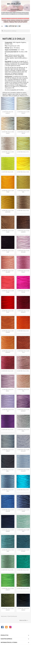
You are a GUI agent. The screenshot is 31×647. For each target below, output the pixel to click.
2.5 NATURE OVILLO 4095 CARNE (8, 152)
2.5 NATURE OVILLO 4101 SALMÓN (8, 271)
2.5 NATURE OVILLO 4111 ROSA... (7, 390)
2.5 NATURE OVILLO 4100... (23, 588)
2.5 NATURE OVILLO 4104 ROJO (8, 311)
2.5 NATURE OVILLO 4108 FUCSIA (23, 291)
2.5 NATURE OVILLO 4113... (23, 152)
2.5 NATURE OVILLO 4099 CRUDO (23, 112)
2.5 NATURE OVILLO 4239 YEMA (8, 191)
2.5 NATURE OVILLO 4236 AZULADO (23, 450)
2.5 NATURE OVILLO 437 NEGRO (23, 609)
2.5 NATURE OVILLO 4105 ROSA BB (23, 251)
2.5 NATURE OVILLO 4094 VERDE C (8, 589)
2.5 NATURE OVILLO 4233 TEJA (23, 351)
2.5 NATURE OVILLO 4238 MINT (23, 530)
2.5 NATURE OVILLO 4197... (8, 429)
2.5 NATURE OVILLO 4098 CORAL (8, 291)
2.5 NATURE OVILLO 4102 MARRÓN (23, 231)
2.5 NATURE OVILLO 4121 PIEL (23, 390)
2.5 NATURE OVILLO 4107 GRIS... (23, 430)
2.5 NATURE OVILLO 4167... (8, 371)
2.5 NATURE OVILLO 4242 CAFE (8, 251)
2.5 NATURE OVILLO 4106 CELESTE (23, 470)
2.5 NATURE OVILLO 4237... (23, 570)
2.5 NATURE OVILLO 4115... (23, 489)
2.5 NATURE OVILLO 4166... (23, 371)
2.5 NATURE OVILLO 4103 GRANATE (23, 311)
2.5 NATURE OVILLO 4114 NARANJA (8, 351)
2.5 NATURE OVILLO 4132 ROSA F (23, 271)
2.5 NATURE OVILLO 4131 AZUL (8, 490)
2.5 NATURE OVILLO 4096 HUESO (8, 132)
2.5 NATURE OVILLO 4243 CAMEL (8, 231)
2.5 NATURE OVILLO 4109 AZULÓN (8, 510)
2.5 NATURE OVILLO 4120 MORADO (23, 410)
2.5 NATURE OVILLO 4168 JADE (8, 550)
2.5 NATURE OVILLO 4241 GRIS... (8, 470)
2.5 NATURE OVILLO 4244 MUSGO (8, 609)
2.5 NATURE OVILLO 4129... (7, 570)
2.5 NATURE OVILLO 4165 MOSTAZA (8, 211)
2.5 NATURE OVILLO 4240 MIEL (23, 191)
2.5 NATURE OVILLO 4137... (8, 172)
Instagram (10, 627)
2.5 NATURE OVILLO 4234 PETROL (23, 550)
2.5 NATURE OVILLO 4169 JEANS (23, 510)
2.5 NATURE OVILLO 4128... (23, 172)
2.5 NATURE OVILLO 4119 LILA (8, 410)
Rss (6, 627)
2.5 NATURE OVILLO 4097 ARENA (23, 132)
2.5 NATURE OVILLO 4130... (23, 210)
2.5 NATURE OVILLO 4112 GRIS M (8, 450)
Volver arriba (23, 620)
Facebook (2, 627)
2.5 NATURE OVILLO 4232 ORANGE (8, 331)
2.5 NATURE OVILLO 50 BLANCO (7, 112)
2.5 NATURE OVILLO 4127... (23, 331)
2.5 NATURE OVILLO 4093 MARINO (8, 530)
